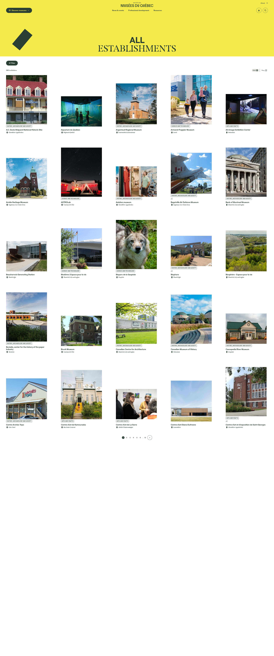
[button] (258, 10)
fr (267, 3)
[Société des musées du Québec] (137, 4)
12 (145, 437)
